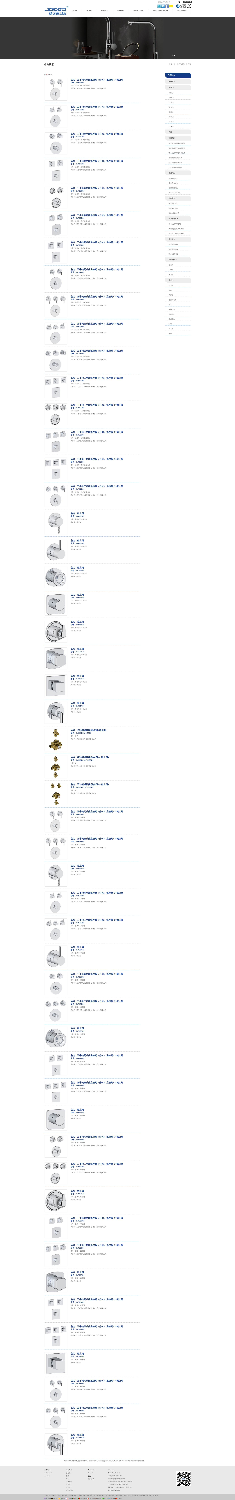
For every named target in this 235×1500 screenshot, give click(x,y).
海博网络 (117, 1490)
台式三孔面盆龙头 (175, 193)
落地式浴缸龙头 (174, 213)
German (55, 1498)
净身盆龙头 (127, 1495)
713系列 (171, 102)
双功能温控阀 (173, 249)
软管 (170, 324)
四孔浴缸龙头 (173, 208)
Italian (76, 1498)
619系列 (171, 93)
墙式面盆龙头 (173, 188)
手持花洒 (172, 309)
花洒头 (171, 285)
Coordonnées (181, 10)
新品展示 (172, 81)
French (69, 1498)
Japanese (92, 1498)
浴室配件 (135, 1495)
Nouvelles (120, 10)
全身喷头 (172, 319)
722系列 (171, 117)
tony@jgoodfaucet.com (118, 1479)
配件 (170, 280)
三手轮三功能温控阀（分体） (86, 305)
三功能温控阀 (80, 793)
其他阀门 (172, 259)
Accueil (89, 10)
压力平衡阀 (172, 219)
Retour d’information (160, 10)
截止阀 (104, 88)
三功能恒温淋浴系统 (175, 167)
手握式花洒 (172, 300)
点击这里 (118, 1461)
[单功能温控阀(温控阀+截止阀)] (56, 750)
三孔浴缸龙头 (173, 203)
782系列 (171, 122)
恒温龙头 (82, 1495)
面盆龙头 (172, 173)
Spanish (62, 1498)
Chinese (119, 1498)
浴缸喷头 (172, 314)
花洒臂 (171, 295)
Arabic (106, 1498)
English (48, 1498)
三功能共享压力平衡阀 (176, 233)
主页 (189, 64)
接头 (170, 304)
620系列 (171, 98)
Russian (112, 1498)
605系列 (142, 1495)
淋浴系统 (172, 138)
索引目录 (91, 1479)
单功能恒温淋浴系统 (175, 158)
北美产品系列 (55, 1495)
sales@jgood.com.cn (105, 1461)
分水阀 (171, 270)
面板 (170, 333)
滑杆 (170, 290)
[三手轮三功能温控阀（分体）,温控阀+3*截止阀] (56, 317)
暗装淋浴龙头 (110, 1495)
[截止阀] (56, 534)
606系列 (171, 112)
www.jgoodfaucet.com (121, 1484)
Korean (99, 1498)
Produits (74, 10)
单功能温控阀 (80, 739)
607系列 (171, 107)
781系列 (171, 126)
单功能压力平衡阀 (175, 224)
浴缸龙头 (172, 198)
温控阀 (99, 88)
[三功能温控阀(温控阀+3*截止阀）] (56, 805)
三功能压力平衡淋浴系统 (177, 153)
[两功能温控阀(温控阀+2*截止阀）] (56, 778)
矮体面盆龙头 (173, 178)
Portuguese (83, 1498)
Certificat (104, 10)
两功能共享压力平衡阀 (176, 229)
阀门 (170, 132)
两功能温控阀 (80, 766)
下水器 (171, 328)
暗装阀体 (119, 1495)
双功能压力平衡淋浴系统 (177, 148)
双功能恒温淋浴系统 (175, 162)
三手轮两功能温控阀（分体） (86, 88)
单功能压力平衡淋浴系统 (177, 143)
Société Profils (138, 10)
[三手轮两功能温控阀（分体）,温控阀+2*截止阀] (56, 100)
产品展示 (182, 64)
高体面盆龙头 (173, 183)
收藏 (170, 87)
